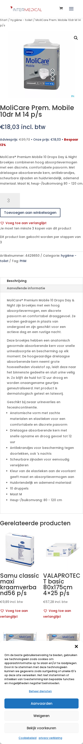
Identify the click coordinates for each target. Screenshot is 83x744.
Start (4, 20)
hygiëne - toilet (21, 20)
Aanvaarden (41, 703)
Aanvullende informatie (26, 288)
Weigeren (41, 715)
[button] (76, 646)
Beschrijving (17, 281)
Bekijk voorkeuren (41, 728)
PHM (23, 261)
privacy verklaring (50, 738)
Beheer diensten (40, 691)
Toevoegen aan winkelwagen (30, 212)
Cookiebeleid (28, 738)
